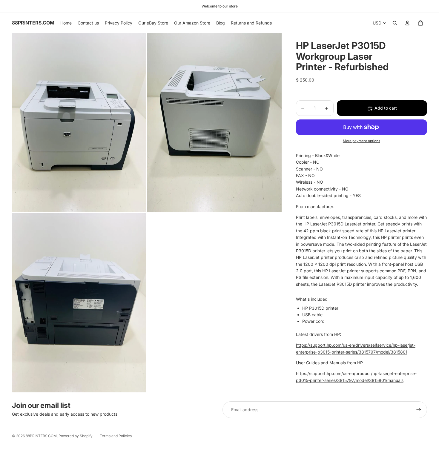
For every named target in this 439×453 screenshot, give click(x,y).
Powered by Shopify (76, 436)
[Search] (394, 23)
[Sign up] (418, 409)
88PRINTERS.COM (41, 436)
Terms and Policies (116, 436)
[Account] (407, 23)
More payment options (361, 141)
